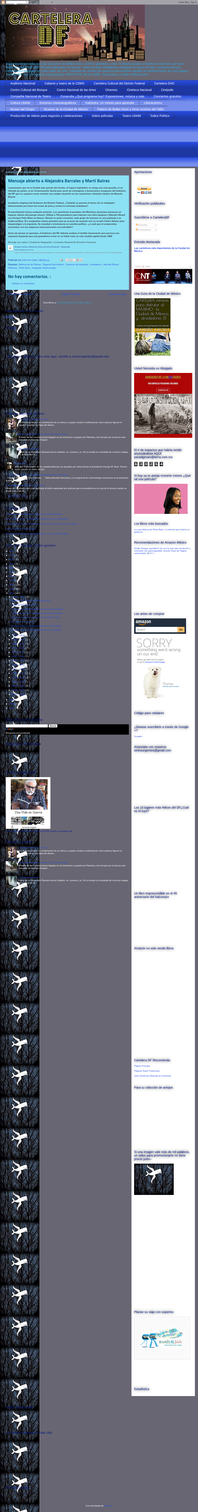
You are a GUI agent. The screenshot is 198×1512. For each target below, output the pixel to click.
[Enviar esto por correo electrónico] (67, 260)
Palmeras (13, 268)
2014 (12, 576)
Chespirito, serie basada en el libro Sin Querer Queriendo (34, 514)
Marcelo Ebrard (111, 264)
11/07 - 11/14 (18, 656)
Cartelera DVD (164, 83)
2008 (12, 704)
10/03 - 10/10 (19, 677)
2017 (12, 564)
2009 (12, 699)
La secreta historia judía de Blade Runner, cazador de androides (37, 533)
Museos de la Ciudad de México (66, 109)
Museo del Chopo (22, 109)
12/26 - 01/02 (19, 597)
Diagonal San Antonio (54, 264)
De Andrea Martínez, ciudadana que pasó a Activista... (37, 613)
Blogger (108, 1505)
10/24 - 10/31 (19, 665)
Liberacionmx (153, 103)
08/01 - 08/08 (19, 686)
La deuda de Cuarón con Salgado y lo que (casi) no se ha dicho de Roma (42, 524)
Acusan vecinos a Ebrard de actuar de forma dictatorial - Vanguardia (42, 247)
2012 (12, 584)
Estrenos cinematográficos (58, 103)
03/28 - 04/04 (19, 694)
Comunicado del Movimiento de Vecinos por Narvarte (37, 609)
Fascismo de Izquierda (77, 264)
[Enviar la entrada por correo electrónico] (61, 260)
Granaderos (96, 264)
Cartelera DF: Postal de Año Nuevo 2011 (31, 600)
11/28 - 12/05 (18, 643)
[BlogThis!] (70, 260)
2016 (12, 568)
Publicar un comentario (23, 283)
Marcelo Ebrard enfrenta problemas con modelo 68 (36, 630)
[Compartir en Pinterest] (81, 260)
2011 (11, 589)
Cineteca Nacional (139, 90)
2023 (12, 551)
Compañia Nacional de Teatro (30, 96)
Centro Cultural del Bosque (28, 90)
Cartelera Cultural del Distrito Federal (119, 83)
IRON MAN (20, 463)
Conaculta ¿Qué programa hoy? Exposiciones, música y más (102, 96)
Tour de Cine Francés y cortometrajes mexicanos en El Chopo (37, 475)
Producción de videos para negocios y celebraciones (46, 115)
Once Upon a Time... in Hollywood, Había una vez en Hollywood (37, 519)
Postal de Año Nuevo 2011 (24, 605)
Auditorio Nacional (22, 83)
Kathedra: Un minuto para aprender (110, 103)
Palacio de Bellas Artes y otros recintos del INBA (130, 109)
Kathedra (10, 317)
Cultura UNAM (20, 103)
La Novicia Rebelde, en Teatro (33, 419)
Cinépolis (167, 90)
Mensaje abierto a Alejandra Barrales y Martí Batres (36, 626)
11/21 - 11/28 (18, 648)
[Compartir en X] (74, 260)
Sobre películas (102, 115)
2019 (12, 555)
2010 (12, 593)
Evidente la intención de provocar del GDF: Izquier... (36, 617)
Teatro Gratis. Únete (17, 496)
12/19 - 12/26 (19, 635)
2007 (12, 708)
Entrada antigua (117, 294)
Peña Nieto (25, 268)
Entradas (142, 225)
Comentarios (144, 229)
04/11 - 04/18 (18, 690)
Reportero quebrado (29, 449)
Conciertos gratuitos (167, 96)
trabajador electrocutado (44, 268)
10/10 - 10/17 (19, 673)
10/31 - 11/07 (18, 660)
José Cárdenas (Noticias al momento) (152, 1076)
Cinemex (111, 90)
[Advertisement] (98, 145)
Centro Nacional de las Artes (76, 90)
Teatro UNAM (131, 115)
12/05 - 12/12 (19, 639)
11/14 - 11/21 (18, 652)
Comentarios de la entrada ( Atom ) (74, 302)
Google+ (138, 736)
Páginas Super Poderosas (147, 1071)
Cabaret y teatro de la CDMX (64, 83)
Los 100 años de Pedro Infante (21, 528)
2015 (12, 572)
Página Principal (70, 294)
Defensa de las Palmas (30, 264)
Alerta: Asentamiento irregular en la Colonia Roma (43, 434)
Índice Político (160, 115)
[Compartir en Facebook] (77, 260)
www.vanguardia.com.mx (24, 250)
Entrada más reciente (20, 294)
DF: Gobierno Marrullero (23, 621)
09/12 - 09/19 (19, 681)
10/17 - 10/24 (19, 669)
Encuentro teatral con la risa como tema (25, 485)
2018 (12, 559)
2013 (12, 580)
